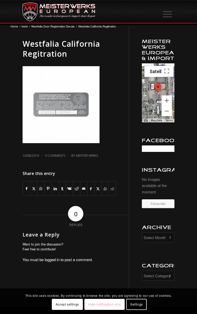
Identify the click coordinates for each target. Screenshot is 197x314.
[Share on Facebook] (26, 188)
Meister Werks (87, 155)
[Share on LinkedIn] (55, 188)
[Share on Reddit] (76, 188)
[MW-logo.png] (59, 11)
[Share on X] (33, 188)
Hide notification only (104, 304)
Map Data (156, 120)
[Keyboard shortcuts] (145, 120)
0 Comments (55, 155)
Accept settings (67, 304)
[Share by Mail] (83, 188)
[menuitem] (167, 11)
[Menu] (167, 11)
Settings (136, 304)
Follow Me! (158, 203)
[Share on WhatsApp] (40, 188)
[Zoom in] (167, 100)
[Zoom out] (167, 111)
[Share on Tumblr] (62, 188)
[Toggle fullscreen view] (167, 71)
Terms (169, 120)
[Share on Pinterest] (48, 188)
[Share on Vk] (69, 188)
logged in (52, 259)
